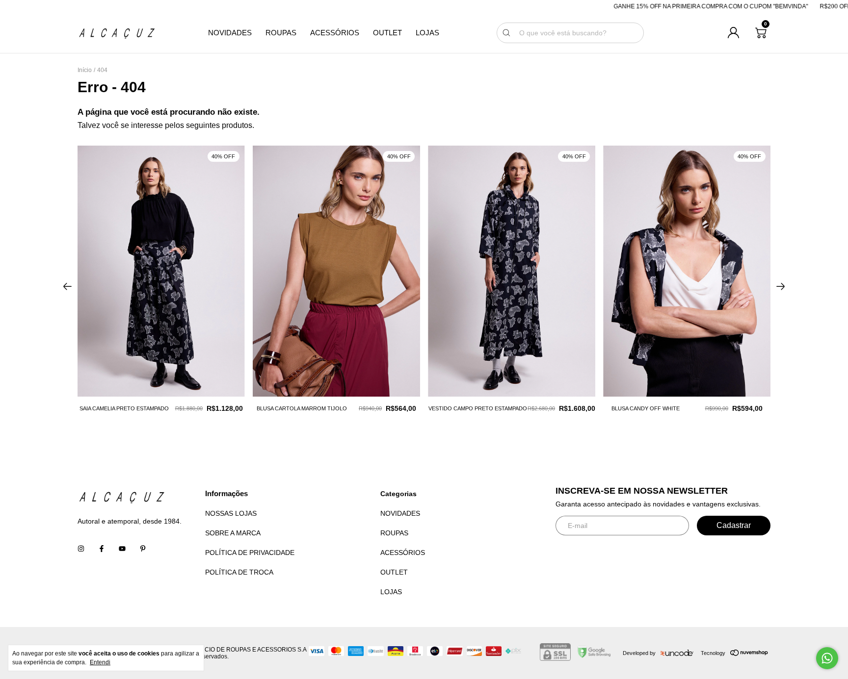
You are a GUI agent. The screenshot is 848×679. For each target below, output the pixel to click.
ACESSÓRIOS (334, 33)
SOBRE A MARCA (233, 533)
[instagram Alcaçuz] (81, 549)
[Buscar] (506, 33)
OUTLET (387, 33)
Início (85, 70)
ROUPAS (280, 33)
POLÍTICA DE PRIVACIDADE (249, 552)
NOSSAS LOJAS (231, 513)
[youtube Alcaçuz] (122, 549)
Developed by (639, 653)
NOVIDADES (230, 33)
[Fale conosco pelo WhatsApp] (827, 658)
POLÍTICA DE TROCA (239, 572)
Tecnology (713, 653)
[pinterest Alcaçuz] (142, 549)
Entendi (100, 662)
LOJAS (427, 33)
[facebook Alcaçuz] (101, 549)
